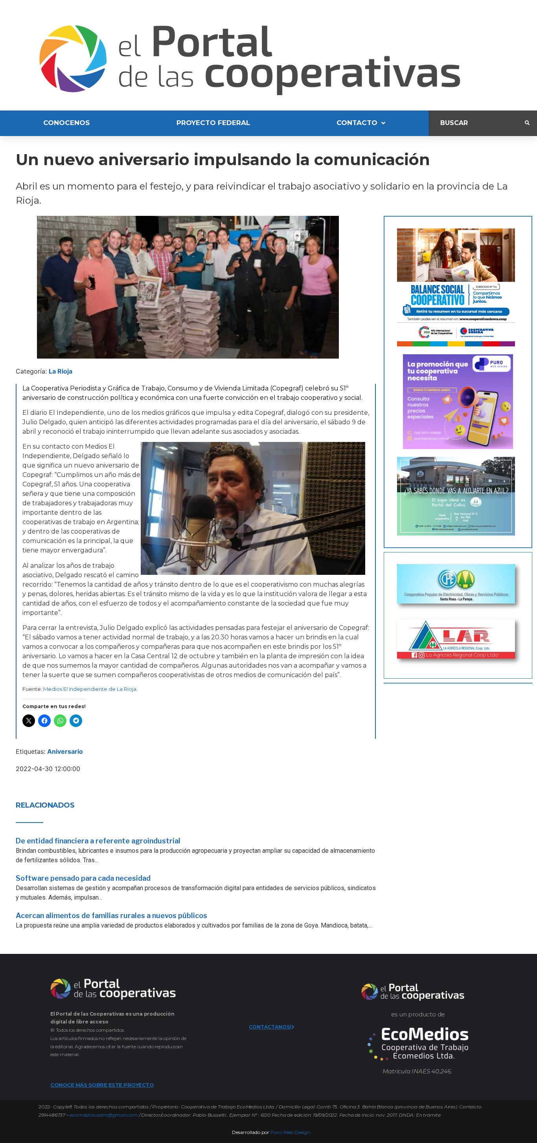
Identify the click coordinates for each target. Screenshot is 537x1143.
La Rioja (60, 371)
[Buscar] (477, 123)
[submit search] (527, 123)
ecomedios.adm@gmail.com (103, 1115)
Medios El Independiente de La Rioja (89, 689)
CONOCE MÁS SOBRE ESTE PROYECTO (102, 1085)
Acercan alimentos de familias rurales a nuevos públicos (111, 915)
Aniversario (65, 751)
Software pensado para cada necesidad (83, 878)
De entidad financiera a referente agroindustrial (98, 841)
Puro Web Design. (290, 1132)
